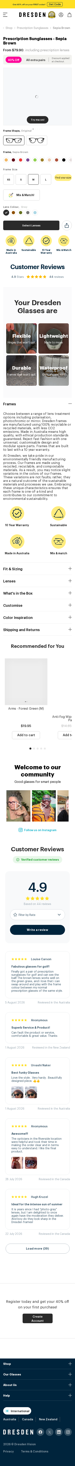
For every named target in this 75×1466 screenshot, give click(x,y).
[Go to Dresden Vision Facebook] (40, 1432)
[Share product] (67, 225)
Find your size (63, 177)
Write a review (37, 929)
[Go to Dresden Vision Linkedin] (59, 1432)
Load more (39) (37, 1248)
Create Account (37, 1318)
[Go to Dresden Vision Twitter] (49, 1432)
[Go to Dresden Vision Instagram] (68, 1432)
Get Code (55, 4)
